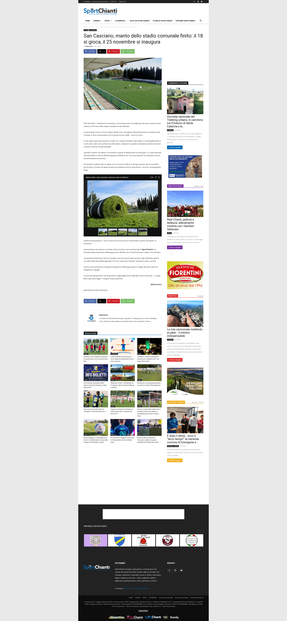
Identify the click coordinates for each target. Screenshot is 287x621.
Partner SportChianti (185, 21)
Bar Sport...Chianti (197, 402)
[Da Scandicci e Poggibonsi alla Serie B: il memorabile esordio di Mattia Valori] (122, 427)
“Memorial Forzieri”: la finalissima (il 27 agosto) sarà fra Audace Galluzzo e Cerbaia (122, 385)
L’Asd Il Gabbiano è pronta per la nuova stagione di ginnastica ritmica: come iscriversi (122, 359)
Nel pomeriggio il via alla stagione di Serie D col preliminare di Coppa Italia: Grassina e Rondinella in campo (96, 440)
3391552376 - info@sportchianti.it (137, 588)
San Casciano (92, 30)
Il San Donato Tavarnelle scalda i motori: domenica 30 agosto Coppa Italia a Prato (95, 385)
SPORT (107, 21)
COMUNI (96, 21)
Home (86, 27)
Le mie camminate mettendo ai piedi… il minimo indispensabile (184, 333)
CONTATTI (113, 1)
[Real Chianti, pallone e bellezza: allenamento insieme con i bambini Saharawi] (185, 204)
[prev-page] (85, 446)
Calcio (92, 27)
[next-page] (88, 446)
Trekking (170, 130)
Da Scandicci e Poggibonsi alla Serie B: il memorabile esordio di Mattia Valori (122, 440)
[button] (200, 21)
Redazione (89, 46)
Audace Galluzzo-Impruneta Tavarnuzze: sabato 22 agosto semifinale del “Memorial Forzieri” (148, 440)
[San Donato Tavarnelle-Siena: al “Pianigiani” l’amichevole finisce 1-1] (96, 399)
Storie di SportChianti (163, 21)
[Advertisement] (162, 11)
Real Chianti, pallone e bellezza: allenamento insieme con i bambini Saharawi (180, 224)
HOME (87, 21)
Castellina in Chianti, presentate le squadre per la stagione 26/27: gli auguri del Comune (148, 359)
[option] (95, 541)
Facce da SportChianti (140, 21)
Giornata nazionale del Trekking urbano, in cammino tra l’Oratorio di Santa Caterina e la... (185, 121)
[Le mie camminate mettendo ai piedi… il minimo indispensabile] (185, 314)
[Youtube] (201, 1)
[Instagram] (198, 1)
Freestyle (200, 296)
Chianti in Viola (198, 186)
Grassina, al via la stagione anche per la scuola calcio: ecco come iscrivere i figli (96, 359)
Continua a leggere (175, 147)
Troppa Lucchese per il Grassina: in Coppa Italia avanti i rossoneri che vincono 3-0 (121, 411)
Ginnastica (114, 354)
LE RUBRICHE (120, 21)
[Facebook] (194, 1)
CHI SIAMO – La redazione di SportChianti (96, 1)
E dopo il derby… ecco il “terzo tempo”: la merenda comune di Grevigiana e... (183, 439)
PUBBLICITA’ (122, 1)
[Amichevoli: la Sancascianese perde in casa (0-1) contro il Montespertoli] (149, 372)
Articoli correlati (90, 333)
